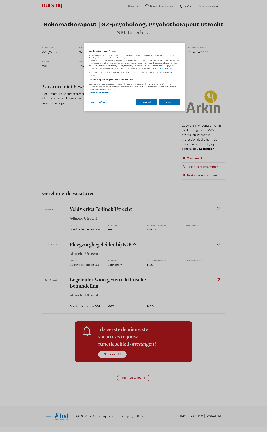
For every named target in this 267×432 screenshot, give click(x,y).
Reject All (147, 102)
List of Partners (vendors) (99, 92)
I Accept (169, 102)
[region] (134, 77)
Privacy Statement (166, 68)
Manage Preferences (99, 102)
